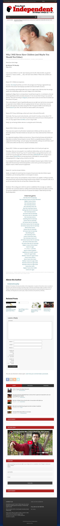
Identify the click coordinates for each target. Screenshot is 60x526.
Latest (14, 385)
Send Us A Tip (30, 523)
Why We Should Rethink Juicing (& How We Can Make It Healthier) (27, 406)
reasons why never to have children (43, 272)
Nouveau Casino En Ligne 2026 (30, 262)
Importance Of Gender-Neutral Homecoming (47, 309)
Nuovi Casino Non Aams (30, 259)
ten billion (23, 119)
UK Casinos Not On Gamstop (30, 215)
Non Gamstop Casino (30, 234)
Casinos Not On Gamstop (30, 220)
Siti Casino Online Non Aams (30, 241)
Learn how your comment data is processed (37, 373)
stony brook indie (19, 273)
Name (11, 341)
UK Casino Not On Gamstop (30, 213)
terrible (25, 273)
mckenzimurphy (13, 59)
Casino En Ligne (30, 247)
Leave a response (39, 59)
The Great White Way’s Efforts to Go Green (22, 411)
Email (11, 344)
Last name (10, 472)
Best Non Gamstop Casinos (30, 208)
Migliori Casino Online (30, 201)
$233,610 (11, 107)
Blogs (28, 59)
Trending (45, 385)
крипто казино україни (30, 250)
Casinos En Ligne (30, 269)
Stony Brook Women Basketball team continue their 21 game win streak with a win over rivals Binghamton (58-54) (33, 20)
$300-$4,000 (37, 154)
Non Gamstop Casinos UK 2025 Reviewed (30, 199)
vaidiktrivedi (22, 397)
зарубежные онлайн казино (30, 252)
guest (21, 407)
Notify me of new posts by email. (12, 361)
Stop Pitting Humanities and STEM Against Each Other (11, 309)
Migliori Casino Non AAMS (30, 268)
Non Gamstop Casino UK (30, 206)
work (28, 273)
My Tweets (33, 509)
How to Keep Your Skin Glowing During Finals (36, 311)
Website (11, 347)
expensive (24, 272)
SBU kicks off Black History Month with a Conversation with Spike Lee (28, 400)
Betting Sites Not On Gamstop (30, 210)
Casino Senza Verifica (30, 257)
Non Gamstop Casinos (30, 203)
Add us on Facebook (37, 501)
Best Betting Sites (30, 233)
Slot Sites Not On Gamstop (30, 197)
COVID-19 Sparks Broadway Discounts (21, 389)
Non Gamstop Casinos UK (30, 238)
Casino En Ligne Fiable (30, 254)
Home (8, 1)
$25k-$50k (17, 156)
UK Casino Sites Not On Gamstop (30, 243)
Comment (10, 320)
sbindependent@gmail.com (12, 515)
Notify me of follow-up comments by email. (11, 353)
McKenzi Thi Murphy (30, 272)
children (19, 272)
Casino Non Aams (30, 266)
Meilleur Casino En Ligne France (30, 255)
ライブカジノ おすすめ (30, 248)
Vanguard (24, 97)
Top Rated (30, 385)
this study (13, 85)
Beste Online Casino (30, 227)
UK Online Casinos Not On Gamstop (30, 224)
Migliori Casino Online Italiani (30, 245)
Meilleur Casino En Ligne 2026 (30, 261)
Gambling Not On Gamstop (30, 218)
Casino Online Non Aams (30, 236)
